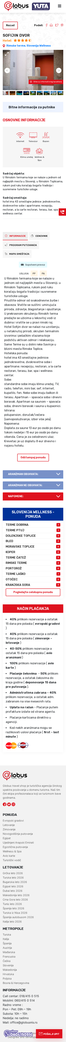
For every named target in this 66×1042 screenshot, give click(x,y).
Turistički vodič (12, 860)
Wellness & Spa (12, 851)
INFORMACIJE (17, 236)
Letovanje (9, 824)
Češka (6, 960)
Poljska (7, 978)
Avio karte (9, 855)
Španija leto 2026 (13, 908)
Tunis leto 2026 (12, 903)
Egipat (7, 838)
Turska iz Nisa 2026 (15, 912)
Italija (6, 938)
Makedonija (10, 969)
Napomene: (15, 496)
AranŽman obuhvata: (23, 474)
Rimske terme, (16, 45)
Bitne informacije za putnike (32, 107)
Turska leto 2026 (13, 877)
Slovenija (8, 965)
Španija (7, 943)
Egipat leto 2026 (13, 886)
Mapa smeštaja (19, 254)
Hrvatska (8, 974)
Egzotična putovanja (15, 846)
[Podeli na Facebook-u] (45, 25)
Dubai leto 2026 (12, 890)
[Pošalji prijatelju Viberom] (60, 25)
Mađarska (9, 952)
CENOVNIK (41, 236)
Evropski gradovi (13, 820)
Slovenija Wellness (39, 45)
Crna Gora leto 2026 (15, 899)
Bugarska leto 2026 (15, 881)
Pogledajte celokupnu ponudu (33, 592)
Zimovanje (9, 829)
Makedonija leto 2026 (16, 895)
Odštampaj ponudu (33, 457)
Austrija (7, 947)
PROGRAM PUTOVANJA (23, 245)
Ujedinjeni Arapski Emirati (18, 842)
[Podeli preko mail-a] (49, 25)
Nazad (10, 25)
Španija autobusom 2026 (18, 917)
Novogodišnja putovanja (18, 833)
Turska (7, 934)
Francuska (9, 956)
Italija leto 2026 (12, 921)
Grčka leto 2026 (13, 873)
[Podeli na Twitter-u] (55, 25)
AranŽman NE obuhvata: (25, 485)
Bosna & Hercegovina (16, 982)
